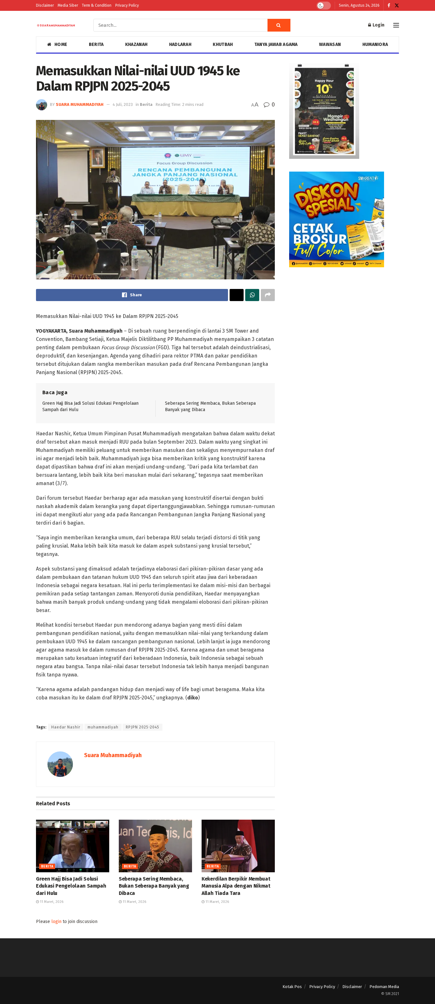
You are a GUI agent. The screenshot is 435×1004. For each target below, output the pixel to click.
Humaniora (375, 44)
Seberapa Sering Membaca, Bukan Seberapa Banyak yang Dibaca (154, 886)
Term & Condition (96, 5)
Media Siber (68, 5)
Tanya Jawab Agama (276, 44)
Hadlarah (180, 44)
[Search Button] (278, 25)
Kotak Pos (292, 986)
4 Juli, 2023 (123, 104)
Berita (96, 44)
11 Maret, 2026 (51, 902)
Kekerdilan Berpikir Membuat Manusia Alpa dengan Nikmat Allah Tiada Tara (236, 886)
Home (60, 44)
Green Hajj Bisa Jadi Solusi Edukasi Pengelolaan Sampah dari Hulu (71, 886)
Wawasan (330, 44)
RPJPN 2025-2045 (142, 727)
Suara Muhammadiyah (79, 104)
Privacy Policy (127, 5)
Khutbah (223, 44)
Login (378, 25)
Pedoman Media (384, 986)
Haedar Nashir (65, 727)
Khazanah (136, 44)
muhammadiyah (103, 727)
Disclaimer (45, 5)
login (56, 921)
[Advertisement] (344, 324)
